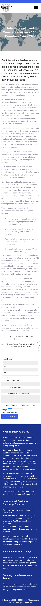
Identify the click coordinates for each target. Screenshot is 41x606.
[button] (2, 340)
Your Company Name (10, 381)
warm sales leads (30, 481)
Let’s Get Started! (10, 416)
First (4, 366)
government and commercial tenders (18, 587)
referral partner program (27, 565)
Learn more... (31, 494)
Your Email (6, 377)
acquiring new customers (27, 443)
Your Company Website (11, 387)
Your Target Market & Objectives (15, 394)
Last (4, 373)
